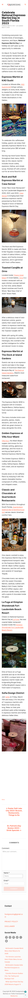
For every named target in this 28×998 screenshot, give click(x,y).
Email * (6, 880)
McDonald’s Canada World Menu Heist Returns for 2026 (14, 950)
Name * (7, 873)
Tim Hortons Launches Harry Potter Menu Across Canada (13, 959)
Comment (5, 848)
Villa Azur (5, 441)
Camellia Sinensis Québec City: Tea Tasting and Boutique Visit (14, 976)
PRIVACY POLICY (11, 922)
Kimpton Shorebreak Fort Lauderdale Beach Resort (12, 627)
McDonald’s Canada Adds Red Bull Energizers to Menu (14, 967)
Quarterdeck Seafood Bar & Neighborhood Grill (13, 509)
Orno (21, 278)
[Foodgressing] (14, 4)
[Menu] (2, 5)
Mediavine (14, 996)
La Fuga (16, 619)
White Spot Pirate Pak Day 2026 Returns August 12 (14, 983)
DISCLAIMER (10, 926)
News (3, 799)
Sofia (7, 697)
